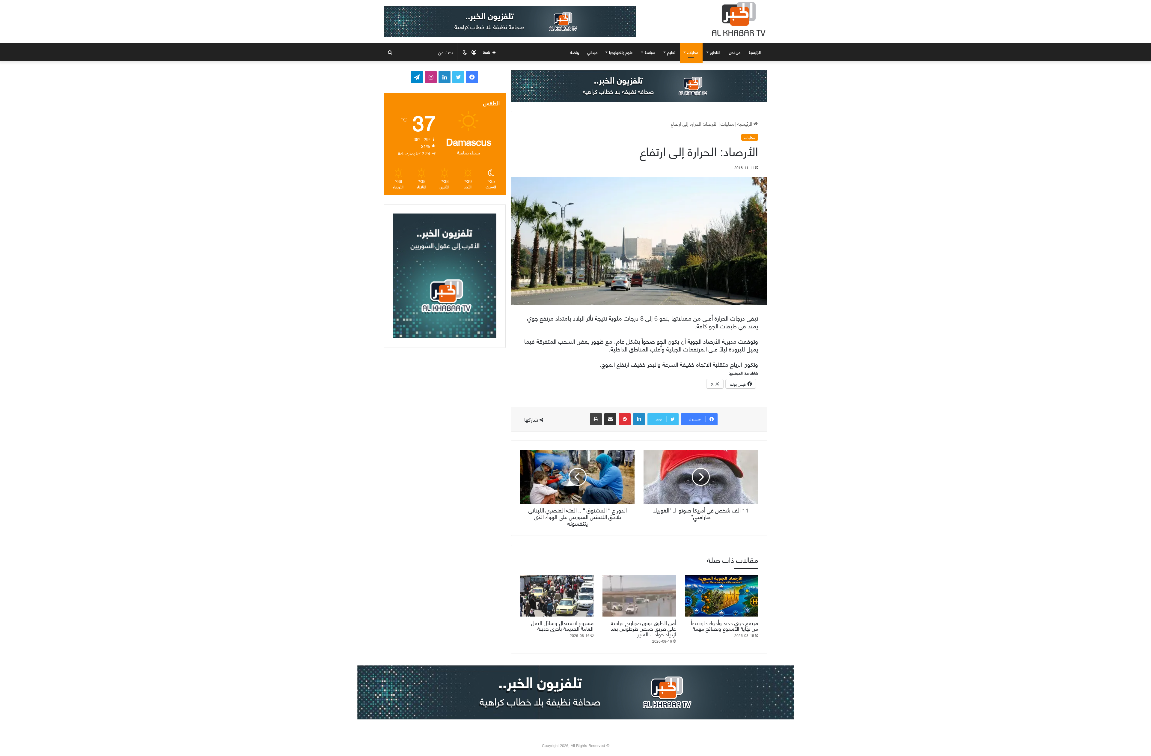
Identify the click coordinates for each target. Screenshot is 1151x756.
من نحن (734, 52)
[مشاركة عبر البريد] (610, 419)
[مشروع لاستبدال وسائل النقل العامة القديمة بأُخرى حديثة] (556, 596)
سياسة (650, 52)
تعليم (671, 52)
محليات (692, 52)
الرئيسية (755, 52)
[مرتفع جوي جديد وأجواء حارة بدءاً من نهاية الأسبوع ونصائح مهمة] (721, 596)
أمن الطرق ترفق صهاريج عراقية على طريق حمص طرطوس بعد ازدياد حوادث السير (643, 628)
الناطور (715, 52)
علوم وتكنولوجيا (621, 52)
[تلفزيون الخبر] (737, 19)
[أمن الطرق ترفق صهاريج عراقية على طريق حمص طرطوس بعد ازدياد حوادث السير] (639, 596)
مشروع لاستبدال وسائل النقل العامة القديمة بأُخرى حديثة (562, 625)
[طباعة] (596, 419)
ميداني (592, 52)
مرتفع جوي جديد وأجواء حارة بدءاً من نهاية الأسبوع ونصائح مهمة (724, 625)
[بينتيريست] (625, 419)
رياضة (574, 52)
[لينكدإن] (639, 419)
